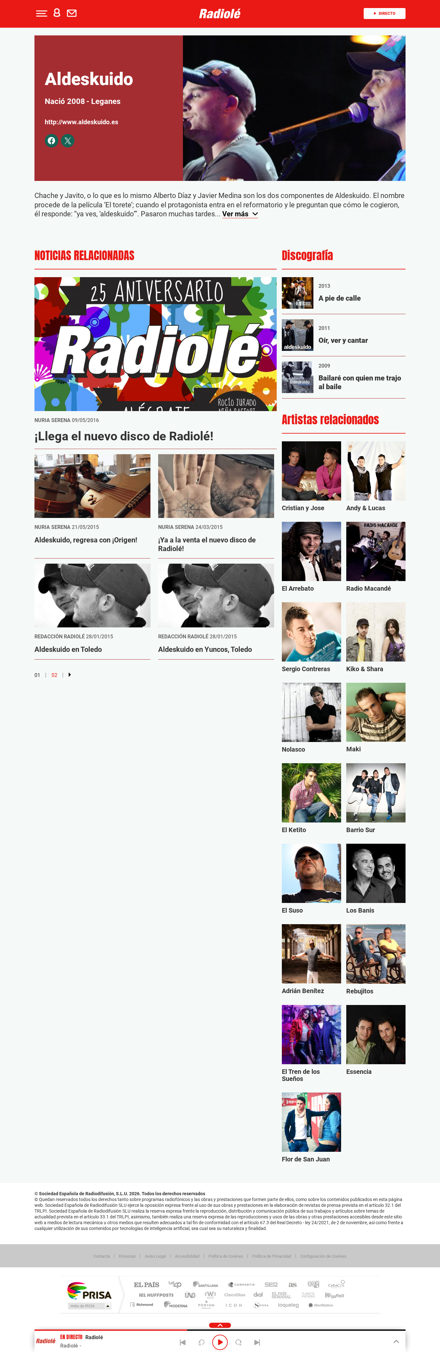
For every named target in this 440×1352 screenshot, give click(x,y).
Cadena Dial (258, 1295)
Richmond (142, 1304)
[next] (70, 674)
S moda (260, 1304)
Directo (387, 13)
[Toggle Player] (395, 1341)
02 (54, 675)
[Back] (183, 1342)
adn (311, 1285)
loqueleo (288, 1304)
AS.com (290, 1285)
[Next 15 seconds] (238, 1342)
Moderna (174, 1304)
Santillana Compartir (241, 1285)
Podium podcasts (206, 1304)
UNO (190, 1295)
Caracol (334, 1285)
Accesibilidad (187, 1256)
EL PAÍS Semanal (282, 1295)
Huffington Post (154, 1295)
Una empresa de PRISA (89, 1290)
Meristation (319, 1304)
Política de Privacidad (271, 1256)
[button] (40, 13)
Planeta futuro (306, 1295)
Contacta (101, 1256)
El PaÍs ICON (233, 1304)
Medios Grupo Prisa (89, 1306)
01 (37, 675)
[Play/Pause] (220, 1342)
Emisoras (127, 1256)
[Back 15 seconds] (201, 1342)
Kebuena (329, 1295)
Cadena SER (269, 1285)
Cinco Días (233, 1295)
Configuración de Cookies (323, 1256)
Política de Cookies (225, 1256)
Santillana (207, 1285)
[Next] (257, 1342)
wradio (209, 1295)
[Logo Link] (220, 13)
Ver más (236, 214)
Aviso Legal (155, 1256)
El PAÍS (146, 1285)
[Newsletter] (73, 13)
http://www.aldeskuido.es (81, 122)
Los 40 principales (177, 1285)
